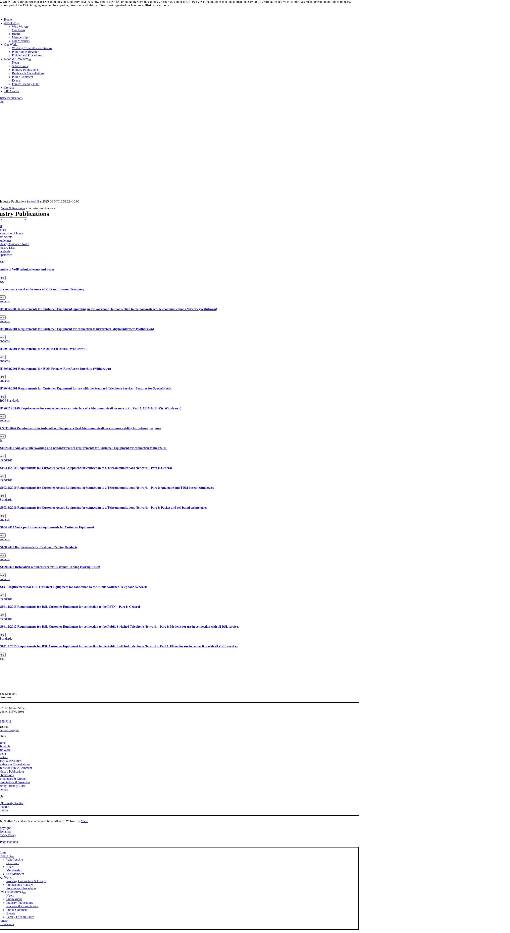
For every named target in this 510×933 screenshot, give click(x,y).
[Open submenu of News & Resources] (29, 60)
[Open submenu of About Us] (18, 24)
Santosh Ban (34, 201)
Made (84, 821)
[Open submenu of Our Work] (18, 45)
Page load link (9, 842)
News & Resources (13, 208)
